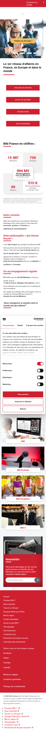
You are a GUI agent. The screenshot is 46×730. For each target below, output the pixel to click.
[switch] (40, 370)
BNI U (23, 527)
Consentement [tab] (8, 325)
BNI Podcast (23, 470)
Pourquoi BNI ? (9, 600)
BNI (23, 441)
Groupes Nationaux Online (13, 611)
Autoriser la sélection (23, 401)
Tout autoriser (23, 394)
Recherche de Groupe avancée (15, 638)
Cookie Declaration (11, 619)
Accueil (6, 596)
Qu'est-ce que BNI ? (11, 623)
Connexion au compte (32, 3)
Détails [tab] (20, 325)
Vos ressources (9, 630)
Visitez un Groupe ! (23, 40)
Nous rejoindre (9, 604)
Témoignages (8, 626)
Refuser (23, 409)
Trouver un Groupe (10, 608)
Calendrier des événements (14, 641)
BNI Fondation (23, 498)
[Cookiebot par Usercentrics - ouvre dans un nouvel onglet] (33, 319)
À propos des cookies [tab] (34, 325)
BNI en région (8, 615)
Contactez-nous (9, 634)
